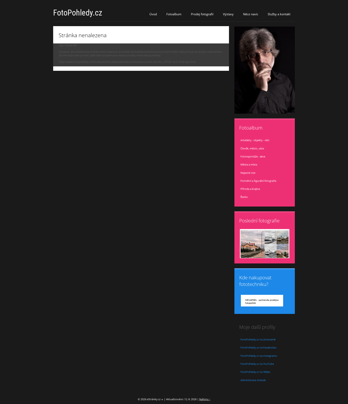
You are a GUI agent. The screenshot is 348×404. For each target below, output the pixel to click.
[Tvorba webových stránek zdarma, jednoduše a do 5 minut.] (162, 399)
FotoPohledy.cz (77, 12)
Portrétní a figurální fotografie (258, 181)
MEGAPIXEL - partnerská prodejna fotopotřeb (262, 301)
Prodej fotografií (202, 14)
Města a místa (248, 164)
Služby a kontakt (279, 14)
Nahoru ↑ (204, 399)
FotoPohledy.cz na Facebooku (258, 347)
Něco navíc (250, 14)
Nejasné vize (247, 173)
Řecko (244, 197)
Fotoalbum (173, 14)
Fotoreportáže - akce (252, 156)
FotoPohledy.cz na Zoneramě (258, 339)
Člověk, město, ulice (252, 148)
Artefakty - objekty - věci (254, 140)
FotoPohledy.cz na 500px (255, 372)
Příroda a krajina (250, 189)
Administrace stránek (253, 380)
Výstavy (228, 14)
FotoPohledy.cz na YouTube (257, 364)
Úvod (153, 14)
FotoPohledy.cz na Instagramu (258, 356)
